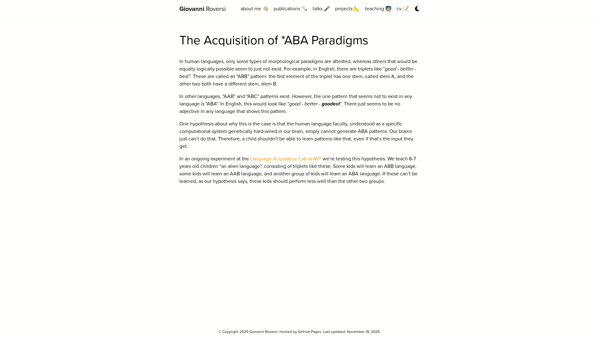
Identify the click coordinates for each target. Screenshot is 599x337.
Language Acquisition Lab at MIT (285, 158)
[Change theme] (416, 6)
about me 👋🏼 (255, 8)
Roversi (202, 8)
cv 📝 (403, 8)
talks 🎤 (321, 8)
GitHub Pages (309, 332)
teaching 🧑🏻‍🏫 (378, 8)
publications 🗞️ (291, 8)
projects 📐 (347, 8)
